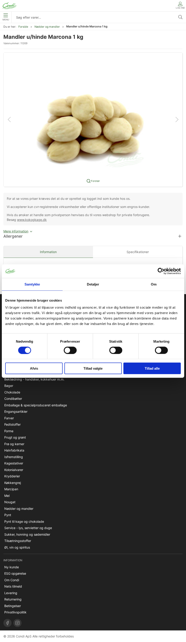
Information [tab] (48, 252)
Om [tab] (154, 284)
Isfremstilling (13, 457)
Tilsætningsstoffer (17, 541)
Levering (10, 593)
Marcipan (11, 489)
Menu (5, 19)
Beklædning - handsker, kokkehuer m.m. (34, 379)
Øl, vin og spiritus (17, 547)
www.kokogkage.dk (32, 220)
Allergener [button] (13, 236)
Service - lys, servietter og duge (28, 528)
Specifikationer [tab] (138, 252)
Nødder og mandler (47, 26)
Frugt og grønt (15, 437)
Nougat (9, 502)
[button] (93, 119)
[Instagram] (17, 623)
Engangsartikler (15, 411)
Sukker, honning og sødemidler (27, 534)
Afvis (34, 368)
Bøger (8, 386)
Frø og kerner (14, 444)
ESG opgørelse (15, 573)
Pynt (7, 515)
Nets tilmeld (13, 586)
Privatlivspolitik (15, 612)
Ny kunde (11, 567)
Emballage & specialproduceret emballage (35, 405)
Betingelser (12, 606)
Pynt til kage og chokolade (24, 521)
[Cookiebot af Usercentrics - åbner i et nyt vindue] (161, 271)
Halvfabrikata (14, 450)
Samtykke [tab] (32, 284)
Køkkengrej (12, 483)
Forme (8, 431)
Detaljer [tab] (93, 284)
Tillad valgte (93, 368)
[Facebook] (7, 623)
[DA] (9, 5)
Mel (7, 496)
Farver (9, 418)
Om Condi (11, 580)
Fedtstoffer (12, 424)
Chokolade (12, 392)
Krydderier (12, 476)
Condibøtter (13, 398)
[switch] (70, 350)
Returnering (13, 599)
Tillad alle (152, 368)
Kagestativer (13, 463)
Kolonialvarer (13, 470)
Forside (23, 26)
